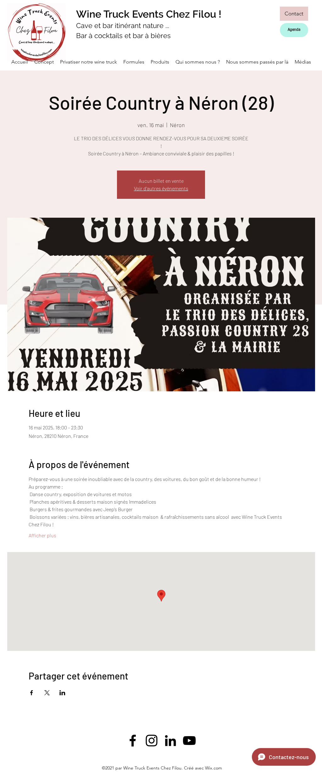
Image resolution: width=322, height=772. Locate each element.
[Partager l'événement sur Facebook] (32, 692)
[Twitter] (151, 740)
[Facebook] (133, 740)
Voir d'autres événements (161, 188)
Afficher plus (42, 535)
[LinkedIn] (170, 740)
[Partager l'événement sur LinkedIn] (62, 692)
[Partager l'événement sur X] (47, 692)
